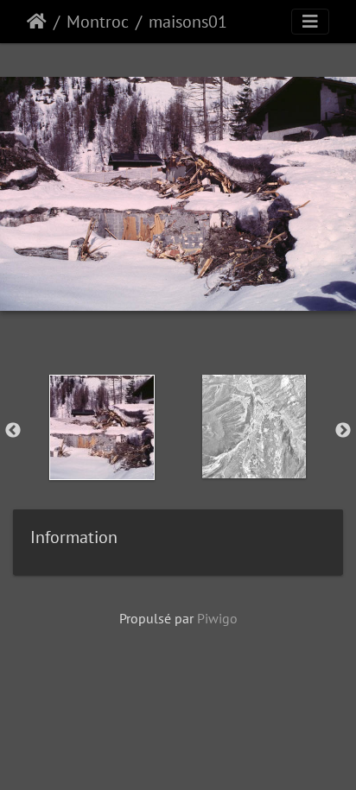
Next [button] (343, 430)
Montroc (98, 21)
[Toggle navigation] (310, 22)
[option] (102, 427)
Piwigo (217, 618)
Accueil (37, 22)
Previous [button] (13, 430)
